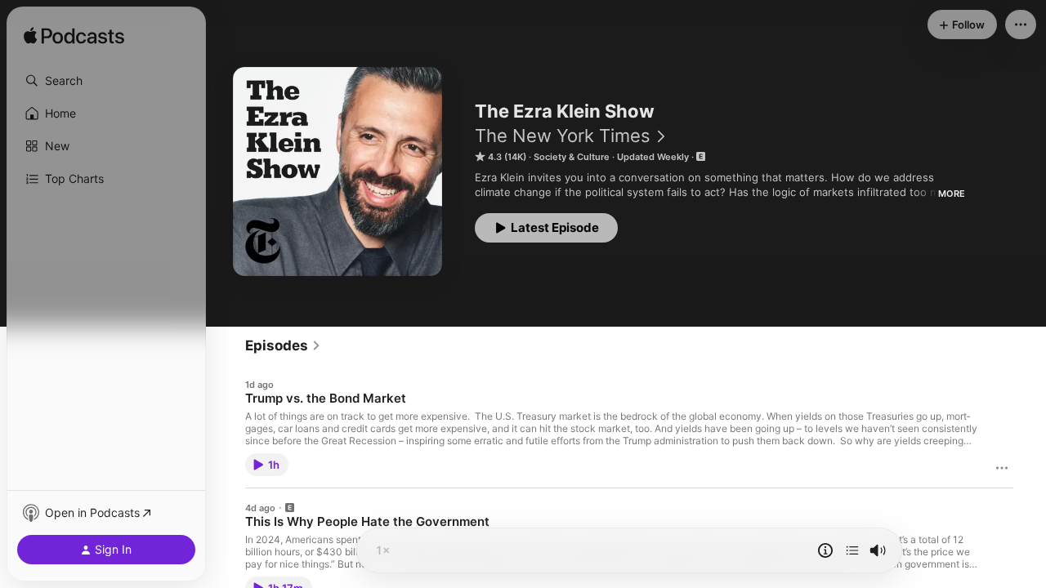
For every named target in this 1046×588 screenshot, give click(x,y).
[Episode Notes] (825, 550)
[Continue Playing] (852, 550)
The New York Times (562, 135)
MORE (951, 193)
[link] (283, 345)
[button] (106, 81)
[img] (74, 37)
